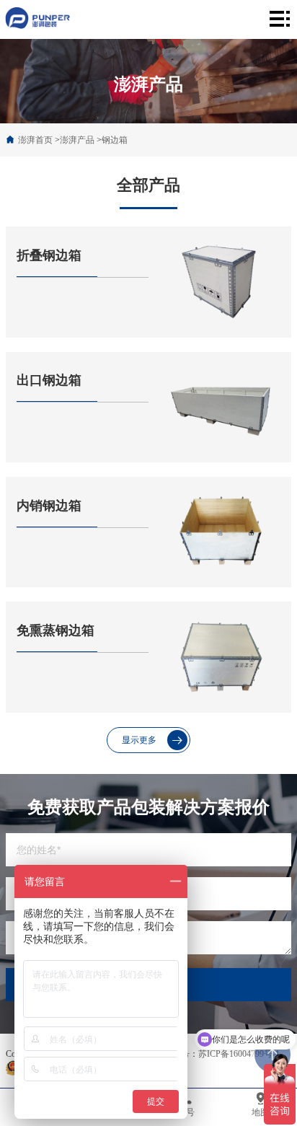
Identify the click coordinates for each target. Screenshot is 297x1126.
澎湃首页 (35, 140)
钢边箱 (115, 140)
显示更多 (139, 740)
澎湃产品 (77, 140)
